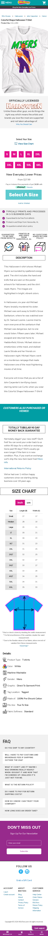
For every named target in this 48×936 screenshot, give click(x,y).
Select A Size (23, 194)
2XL (37, 154)
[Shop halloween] (24, 108)
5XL (29, 165)
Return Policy (37, 905)
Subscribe (24, 851)
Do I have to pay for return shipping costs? (19, 793)
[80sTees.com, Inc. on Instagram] (27, 871)
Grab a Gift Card (24, 880)
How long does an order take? (21, 811)
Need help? (24, 646)
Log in (6, 892)
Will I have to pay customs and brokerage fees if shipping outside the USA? (21, 757)
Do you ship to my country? (20, 748)
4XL (19, 165)
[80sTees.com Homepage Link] (24, 4)
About (20, 897)
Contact (21, 900)
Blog (20, 894)
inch (20, 502)
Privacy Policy (23, 902)
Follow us (24, 866)
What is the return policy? (19, 785)
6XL (38, 165)
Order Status (37, 897)
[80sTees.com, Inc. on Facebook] (21, 871)
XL (28, 154)
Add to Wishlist (24, 203)
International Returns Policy (17, 468)
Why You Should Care (24, 124)
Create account (9, 894)
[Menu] (3, 3)
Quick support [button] (39, 928)
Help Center (37, 894)
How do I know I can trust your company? (22, 802)
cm (28, 502)
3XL (9, 165)
